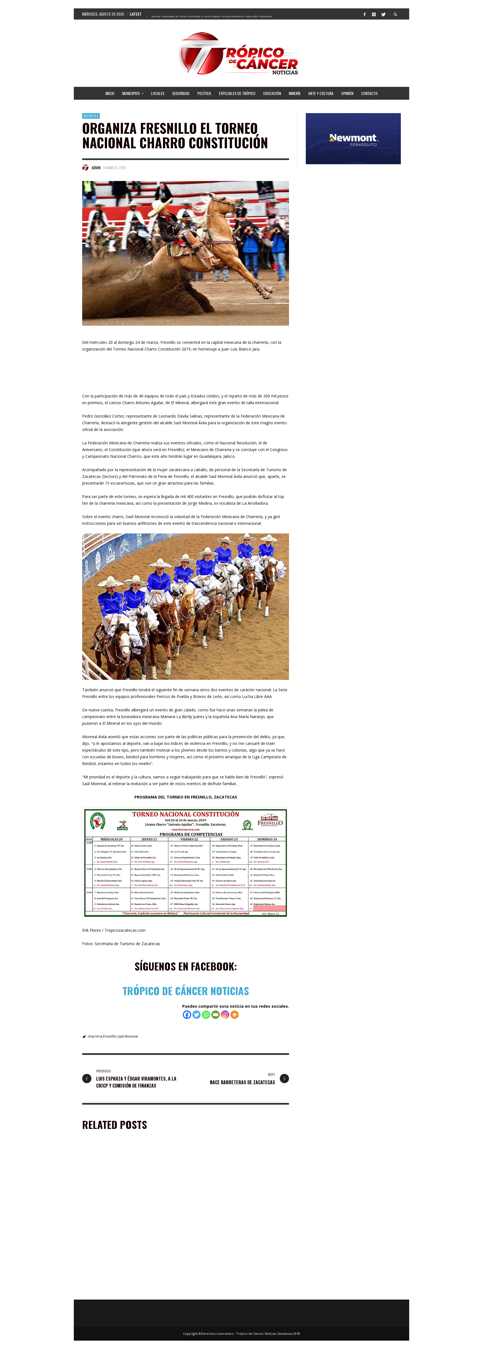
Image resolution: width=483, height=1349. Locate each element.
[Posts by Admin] (85, 167)
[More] (234, 1014)
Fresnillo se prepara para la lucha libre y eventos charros (131, 1291)
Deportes (91, 116)
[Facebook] (364, 14)
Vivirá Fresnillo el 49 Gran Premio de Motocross (237, 1216)
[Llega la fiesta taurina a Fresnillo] (123, 1182)
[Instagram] (374, 14)
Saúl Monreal (127, 1036)
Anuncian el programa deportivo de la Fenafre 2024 (235, 1291)
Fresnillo (110, 1036)
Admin (96, 167)
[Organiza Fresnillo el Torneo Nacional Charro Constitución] (185, 253)
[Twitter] (383, 14)
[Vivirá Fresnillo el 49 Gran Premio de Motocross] (230, 1182)
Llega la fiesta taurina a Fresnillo (115, 1216)
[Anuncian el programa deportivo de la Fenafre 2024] (230, 1255)
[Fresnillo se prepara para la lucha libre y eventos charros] (123, 1255)
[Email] (215, 1014)
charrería (95, 1036)
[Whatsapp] (206, 1014)
